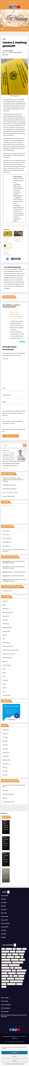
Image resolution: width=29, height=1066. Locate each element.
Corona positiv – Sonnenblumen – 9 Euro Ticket (7, 251)
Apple (4, 605)
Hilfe (4, 638)
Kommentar (5, 358)
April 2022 (5, 745)
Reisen (4, 684)
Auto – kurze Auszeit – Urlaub (10, 492)
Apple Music (6, 608)
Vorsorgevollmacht (19, 978)
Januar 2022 (6, 756)
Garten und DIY (6, 631)
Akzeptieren (14, 1052)
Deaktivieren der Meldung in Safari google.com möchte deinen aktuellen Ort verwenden (13, 480)
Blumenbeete (6, 616)
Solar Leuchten (12, 973)
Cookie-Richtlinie (7, 1063)
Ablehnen (14, 1056)
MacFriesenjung (9, 50)
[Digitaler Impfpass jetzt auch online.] (7, 233)
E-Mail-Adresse (6, 395)
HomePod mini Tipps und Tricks (11, 650)
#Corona (14, 52)
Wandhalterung (5, 981)
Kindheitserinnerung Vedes (9, 485)
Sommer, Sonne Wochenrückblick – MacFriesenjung (15, 314)
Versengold (21, 976)
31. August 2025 (5, 825)
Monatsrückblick (5, 967)
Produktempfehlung (21, 970)
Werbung (14, 1)
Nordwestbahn (18, 967)
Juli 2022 (5, 733)
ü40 (4, 691)
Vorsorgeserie (11, 978)
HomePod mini (6, 642)
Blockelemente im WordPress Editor (16, 1041)
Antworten (22, 341)
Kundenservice (15, 959)
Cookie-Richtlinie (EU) (8, 801)
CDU (14, 949)
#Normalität (5, 54)
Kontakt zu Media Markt (8, 496)
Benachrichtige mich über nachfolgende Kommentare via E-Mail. (12, 422)
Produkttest (5, 680)
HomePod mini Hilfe (8, 646)
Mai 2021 (5, 775)
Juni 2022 (5, 737)
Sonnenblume (5, 976)
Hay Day (5, 635)
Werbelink (5, 467)
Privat (4, 676)
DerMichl (6, 830)
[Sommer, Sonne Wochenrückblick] (18, 233)
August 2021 (6, 763)
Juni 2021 (5, 771)
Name (4, 388)
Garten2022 (15, 954)
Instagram (17, 957)
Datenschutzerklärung (15, 1063)
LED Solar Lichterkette (18, 962)
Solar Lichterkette (7, 538)
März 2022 (5, 748)
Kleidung (5, 661)
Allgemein (5, 601)
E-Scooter (5, 620)
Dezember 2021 (7, 760)
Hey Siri (3, 957)
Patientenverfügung (6, 970)
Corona (24, 949)
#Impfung (19, 52)
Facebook (4, 954)
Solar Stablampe (7, 542)
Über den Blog (8, 1)
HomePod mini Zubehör (9, 653)
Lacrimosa (22, 959)
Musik (4, 669)
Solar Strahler (6, 546)
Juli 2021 (5, 767)
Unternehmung (6, 695)
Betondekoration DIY (8, 612)
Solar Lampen (6, 530)
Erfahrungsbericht (7, 627)
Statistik (15, 976)
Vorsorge (4, 978)
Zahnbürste (19, 984)
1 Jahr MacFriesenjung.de (19, 572)
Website (4, 402)
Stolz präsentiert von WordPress (9, 1036)
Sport (11, 976)
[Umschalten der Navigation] (26, 29)
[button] (22, 29)
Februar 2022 (6, 752)
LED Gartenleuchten (6, 962)
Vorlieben (14, 1060)
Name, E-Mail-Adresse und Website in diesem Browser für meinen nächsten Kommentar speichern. (13, 413)
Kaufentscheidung (7, 657)
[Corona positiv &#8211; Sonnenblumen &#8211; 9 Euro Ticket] (7, 245)
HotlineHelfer (6, 575)
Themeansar (14, 1038)
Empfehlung (6, 623)
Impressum (23, 1063)
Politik (4, 672)
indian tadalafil (6, 561)
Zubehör (4, 986)
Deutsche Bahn (5, 951)
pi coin (13, 970)
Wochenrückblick (11, 984)
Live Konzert (4, 965)
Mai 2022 (5, 741)
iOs (22, 957)
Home (6, 1041)
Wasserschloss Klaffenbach (16, 981)
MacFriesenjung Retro (14, 965)
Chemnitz (19, 949)
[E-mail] (6, 225)
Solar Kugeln (6, 534)
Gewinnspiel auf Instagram (9, 488)
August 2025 (6, 729)
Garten (9, 954)
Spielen (4, 687)
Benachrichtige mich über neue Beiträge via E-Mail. (14, 430)
